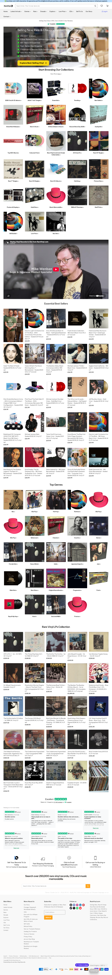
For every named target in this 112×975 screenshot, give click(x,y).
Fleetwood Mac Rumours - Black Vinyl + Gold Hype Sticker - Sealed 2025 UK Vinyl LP (98, 334)
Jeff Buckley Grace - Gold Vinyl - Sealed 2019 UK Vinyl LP (98, 401)
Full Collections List (34, 956)
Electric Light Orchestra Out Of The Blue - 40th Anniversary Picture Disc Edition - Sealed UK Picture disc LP (34, 335)
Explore (52, 11)
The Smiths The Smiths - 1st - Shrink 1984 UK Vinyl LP (55, 655)
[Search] (95, 6)
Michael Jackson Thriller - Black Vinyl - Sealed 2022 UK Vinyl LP (77, 368)
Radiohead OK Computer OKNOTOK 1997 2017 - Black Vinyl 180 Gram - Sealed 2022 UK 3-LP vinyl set (12, 438)
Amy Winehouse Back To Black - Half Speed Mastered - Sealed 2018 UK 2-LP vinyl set (56, 334)
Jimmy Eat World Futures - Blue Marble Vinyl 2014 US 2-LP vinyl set (77, 753)
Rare (35, 11)
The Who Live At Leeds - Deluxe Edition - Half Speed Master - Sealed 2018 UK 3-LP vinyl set (77, 402)
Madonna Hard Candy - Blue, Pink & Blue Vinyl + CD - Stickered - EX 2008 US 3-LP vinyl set (98, 688)
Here (59, 74)
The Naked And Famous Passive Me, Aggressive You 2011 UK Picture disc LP (13, 753)
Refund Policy (28, 926)
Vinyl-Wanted (23, 867)
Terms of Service (29, 934)
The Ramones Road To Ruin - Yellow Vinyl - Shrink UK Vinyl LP (56, 687)
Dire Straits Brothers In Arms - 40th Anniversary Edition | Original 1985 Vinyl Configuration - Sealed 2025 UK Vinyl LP (13, 403)
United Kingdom (97, 965)
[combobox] (54, 6)
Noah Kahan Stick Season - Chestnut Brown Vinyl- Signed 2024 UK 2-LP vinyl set (77, 721)
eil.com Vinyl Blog (29, 939)
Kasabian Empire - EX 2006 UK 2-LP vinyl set (77, 784)
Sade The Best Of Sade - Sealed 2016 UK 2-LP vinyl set (12, 368)
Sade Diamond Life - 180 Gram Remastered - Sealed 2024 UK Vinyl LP (98, 471)
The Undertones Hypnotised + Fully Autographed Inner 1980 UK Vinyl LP (56, 753)
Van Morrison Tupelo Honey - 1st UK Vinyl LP (98, 655)
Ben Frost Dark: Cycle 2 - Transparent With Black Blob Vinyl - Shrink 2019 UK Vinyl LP (13, 786)
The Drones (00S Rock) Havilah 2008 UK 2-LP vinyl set (34, 720)
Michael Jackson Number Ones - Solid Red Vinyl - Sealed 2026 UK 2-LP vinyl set (55, 402)
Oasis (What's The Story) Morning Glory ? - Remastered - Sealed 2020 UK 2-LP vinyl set (34, 369)
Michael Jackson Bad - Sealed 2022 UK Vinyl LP (33, 435)
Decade (43, 11)
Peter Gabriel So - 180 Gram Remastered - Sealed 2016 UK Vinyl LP (55, 471)
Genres (27, 11)
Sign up (48, 917)
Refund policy (23, 956)
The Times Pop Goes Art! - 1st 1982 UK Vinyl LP (34, 655)
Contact (6, 16)
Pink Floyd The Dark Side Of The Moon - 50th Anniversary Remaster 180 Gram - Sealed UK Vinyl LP (34, 402)
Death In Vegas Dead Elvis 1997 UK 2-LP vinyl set (55, 784)
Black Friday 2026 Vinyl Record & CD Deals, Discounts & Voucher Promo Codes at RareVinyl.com (66, 956)
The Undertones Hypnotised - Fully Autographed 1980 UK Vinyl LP (34, 753)
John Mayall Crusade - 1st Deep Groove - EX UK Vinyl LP (77, 656)
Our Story (89, 11)
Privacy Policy (28, 936)
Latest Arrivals (16, 11)
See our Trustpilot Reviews (32, 929)
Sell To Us (79, 11)
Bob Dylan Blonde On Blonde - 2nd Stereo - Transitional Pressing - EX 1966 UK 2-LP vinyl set (56, 721)
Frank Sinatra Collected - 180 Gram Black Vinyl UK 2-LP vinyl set (77, 333)
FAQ (50, 958)
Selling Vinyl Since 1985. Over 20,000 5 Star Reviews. (56, 21)
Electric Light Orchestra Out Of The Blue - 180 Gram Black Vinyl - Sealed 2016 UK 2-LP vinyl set (98, 437)
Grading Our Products (30, 931)
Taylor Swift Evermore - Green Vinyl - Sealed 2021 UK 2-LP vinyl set (55, 436)
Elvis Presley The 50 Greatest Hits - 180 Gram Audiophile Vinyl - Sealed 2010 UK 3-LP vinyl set (33, 472)
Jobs (25, 912)
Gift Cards (27, 924)
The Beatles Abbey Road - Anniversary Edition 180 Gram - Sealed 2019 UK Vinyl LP (55, 369)
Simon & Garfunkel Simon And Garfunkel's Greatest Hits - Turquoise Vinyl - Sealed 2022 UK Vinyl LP (76, 472)
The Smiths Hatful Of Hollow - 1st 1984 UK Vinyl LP (13, 719)
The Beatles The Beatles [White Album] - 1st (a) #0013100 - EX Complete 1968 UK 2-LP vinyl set (76, 688)
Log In (105, 11)
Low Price (62, 11)
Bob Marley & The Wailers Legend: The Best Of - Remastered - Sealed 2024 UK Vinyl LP (13, 472)
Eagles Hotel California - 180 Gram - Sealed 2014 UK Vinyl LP (98, 368)
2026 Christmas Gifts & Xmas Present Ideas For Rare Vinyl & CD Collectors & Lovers (25, 958)
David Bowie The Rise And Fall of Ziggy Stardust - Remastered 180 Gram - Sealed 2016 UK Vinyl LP (76, 437)
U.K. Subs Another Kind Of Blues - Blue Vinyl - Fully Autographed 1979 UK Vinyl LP (98, 721)
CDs (71, 11)
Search (5, 956)
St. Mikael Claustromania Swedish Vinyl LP (12, 686)
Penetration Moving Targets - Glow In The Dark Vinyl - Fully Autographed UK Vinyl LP (34, 688)
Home (6, 11)
